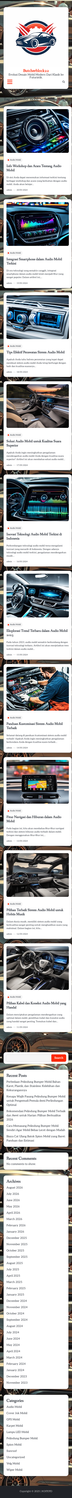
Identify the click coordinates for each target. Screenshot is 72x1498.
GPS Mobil (13, 1419)
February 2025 (16, 1288)
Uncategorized (15, 1457)
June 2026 (13, 1200)
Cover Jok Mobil (16, 1413)
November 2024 (17, 1307)
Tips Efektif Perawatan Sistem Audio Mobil (35, 352)
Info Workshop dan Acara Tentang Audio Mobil (33, 168)
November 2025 (16, 1244)
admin (9, 190)
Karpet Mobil (14, 1426)
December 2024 (16, 1301)
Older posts (13, 1037)
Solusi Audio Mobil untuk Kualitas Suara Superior (33, 443)
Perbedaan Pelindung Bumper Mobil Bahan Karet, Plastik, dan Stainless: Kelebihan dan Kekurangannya (33, 1086)
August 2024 (14, 1326)
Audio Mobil (15, 160)
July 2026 (12, 1194)
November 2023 (17, 1383)
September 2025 (16, 1257)
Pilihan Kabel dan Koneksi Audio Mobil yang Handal (36, 1005)
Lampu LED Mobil (17, 1432)
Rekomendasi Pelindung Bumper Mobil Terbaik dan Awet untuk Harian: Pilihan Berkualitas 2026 (36, 1115)
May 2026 (13, 1206)
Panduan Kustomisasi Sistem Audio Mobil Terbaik (34, 726)
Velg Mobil (13, 1463)
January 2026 (15, 1231)
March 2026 (14, 1219)
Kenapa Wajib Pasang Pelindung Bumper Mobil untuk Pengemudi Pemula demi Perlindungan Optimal (35, 1101)
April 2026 (13, 1213)
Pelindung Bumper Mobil (22, 1438)
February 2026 (16, 1225)
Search (7, 1047)
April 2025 (13, 1276)
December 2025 (16, 1238)
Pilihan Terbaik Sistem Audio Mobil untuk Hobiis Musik (34, 912)
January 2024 (15, 1370)
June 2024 (13, 1338)
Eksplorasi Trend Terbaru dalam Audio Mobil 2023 (37, 633)
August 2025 (14, 1263)
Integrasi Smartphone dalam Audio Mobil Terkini (34, 261)
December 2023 (16, 1376)
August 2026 (14, 1187)
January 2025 (15, 1294)
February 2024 (16, 1364)
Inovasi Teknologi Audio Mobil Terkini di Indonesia (34, 536)
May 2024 (13, 1345)
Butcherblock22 (36, 70)
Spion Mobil (13, 1444)
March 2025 (14, 1282)
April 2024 (13, 1351)
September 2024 (17, 1320)
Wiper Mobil (14, 1470)
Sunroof (11, 1451)
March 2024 (14, 1357)
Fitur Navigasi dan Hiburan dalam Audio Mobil (33, 819)
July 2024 (12, 1332)
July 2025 (12, 1269)
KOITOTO (47, 1491)
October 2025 (15, 1250)
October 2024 (15, 1313)
